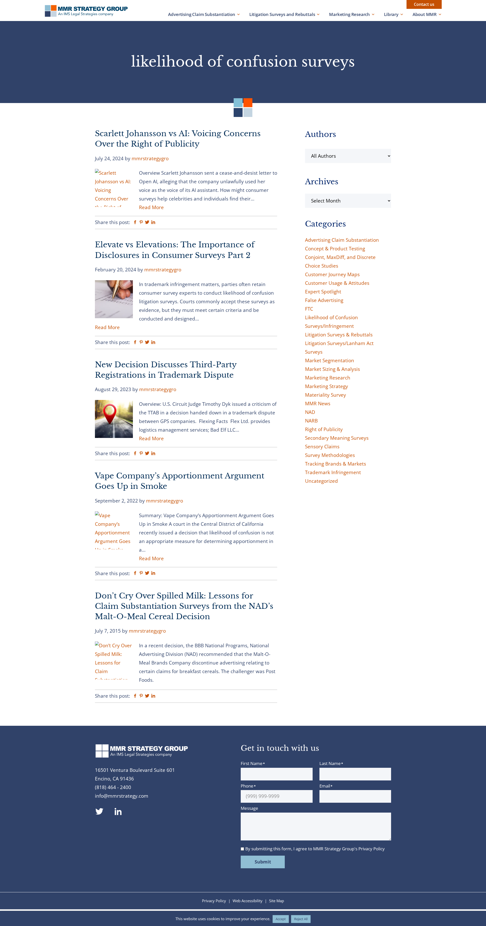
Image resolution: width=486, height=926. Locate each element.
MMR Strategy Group (91, 10)
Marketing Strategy (326, 386)
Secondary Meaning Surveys (337, 438)
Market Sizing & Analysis (332, 369)
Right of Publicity (324, 429)
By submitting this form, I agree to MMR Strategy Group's (315, 849)
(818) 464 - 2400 (113, 787)
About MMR (425, 14)
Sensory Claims (322, 446)
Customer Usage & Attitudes (337, 283)
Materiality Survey (325, 395)
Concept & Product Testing (335, 248)
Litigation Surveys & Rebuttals (339, 334)
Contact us (424, 4)
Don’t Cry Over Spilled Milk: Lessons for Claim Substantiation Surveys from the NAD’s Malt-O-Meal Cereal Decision (184, 606)
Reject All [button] (301, 919)
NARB (311, 420)
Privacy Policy (371, 849)
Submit (263, 862)
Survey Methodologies (330, 455)
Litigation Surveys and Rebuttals (282, 14)
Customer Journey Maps (332, 274)
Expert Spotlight (323, 291)
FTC (309, 309)
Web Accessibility (247, 900)
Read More (151, 207)
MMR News (317, 403)
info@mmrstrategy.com (121, 796)
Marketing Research (349, 14)
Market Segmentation (329, 360)
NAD (310, 412)
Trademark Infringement (333, 472)
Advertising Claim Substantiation (201, 14)
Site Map (276, 900)
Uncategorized (321, 481)
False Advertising (324, 300)
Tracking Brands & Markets (335, 463)
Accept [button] (281, 919)
